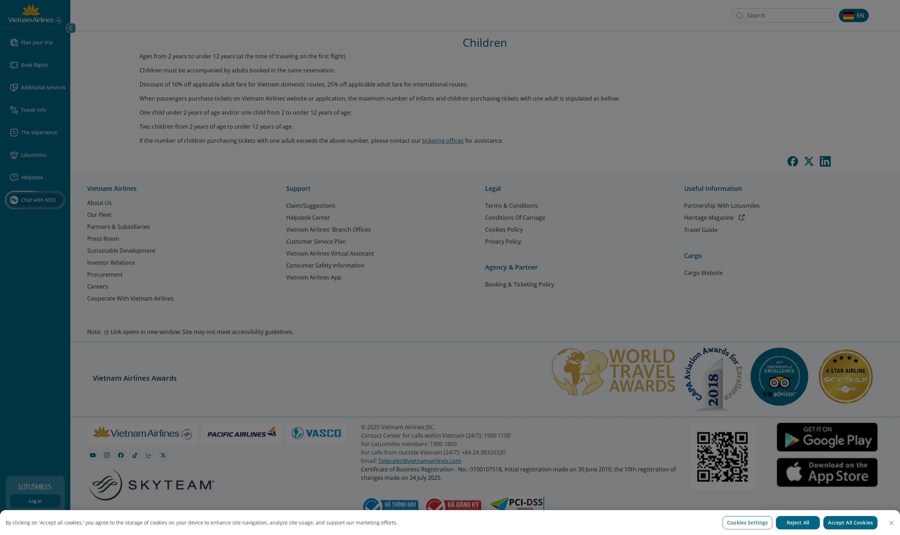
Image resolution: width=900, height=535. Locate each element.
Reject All (798, 522)
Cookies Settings (747, 522)
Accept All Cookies (850, 522)
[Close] (891, 523)
